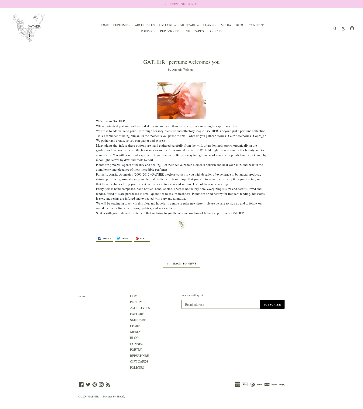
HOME (104, 25)
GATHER (93, 396)
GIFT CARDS (195, 31)
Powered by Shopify (114, 396)
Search (83, 296)
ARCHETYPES (145, 25)
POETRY (149, 31)
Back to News (184, 263)
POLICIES (215, 31)
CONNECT (256, 25)
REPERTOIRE (171, 31)
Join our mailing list (192, 295)
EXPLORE (168, 25)
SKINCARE (190, 25)
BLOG (240, 25)
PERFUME (122, 25)
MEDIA (226, 25)
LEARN (210, 25)
